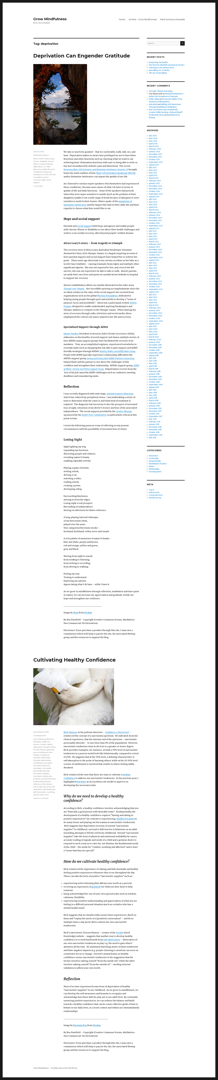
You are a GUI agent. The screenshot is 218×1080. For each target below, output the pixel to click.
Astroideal (153, 104)
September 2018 (155, 385)
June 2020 (153, 329)
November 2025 (155, 157)
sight (43, 180)
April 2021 (153, 302)
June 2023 (153, 234)
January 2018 (154, 406)
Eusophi (119, 932)
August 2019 (154, 355)
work (47, 795)
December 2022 (155, 250)
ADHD (41, 159)
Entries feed (154, 492)
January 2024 (154, 215)
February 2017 (154, 422)
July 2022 (153, 263)
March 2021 (153, 305)
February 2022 (155, 276)
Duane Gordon (71, 333)
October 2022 (154, 255)
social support (84, 226)
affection (50, 739)
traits (42, 795)
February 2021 (155, 308)
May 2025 (153, 173)
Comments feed (155, 495)
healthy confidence (41, 755)
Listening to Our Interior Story (161, 68)
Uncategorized (39, 736)
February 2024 (155, 212)
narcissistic (37, 768)
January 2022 (154, 279)
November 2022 (155, 252)
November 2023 (155, 220)
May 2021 (153, 300)
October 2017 (154, 414)
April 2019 (153, 366)
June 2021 (153, 297)
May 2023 (153, 236)
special (36, 795)
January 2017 (154, 424)
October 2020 (154, 318)
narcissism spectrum (41, 766)
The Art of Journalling (158, 73)
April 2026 (153, 144)
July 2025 (152, 167)
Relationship (154, 469)
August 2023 (154, 228)
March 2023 (154, 242)
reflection (37, 784)
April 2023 (153, 239)
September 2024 (156, 194)
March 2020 (154, 337)
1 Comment (38, 186)
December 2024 (155, 186)
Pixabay (88, 612)
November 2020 (155, 316)
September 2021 (155, 289)
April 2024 (153, 207)
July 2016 (152, 438)
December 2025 (155, 154)
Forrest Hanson (39, 750)
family (53, 747)
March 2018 (153, 400)
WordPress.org (155, 498)
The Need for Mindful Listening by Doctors (166, 65)
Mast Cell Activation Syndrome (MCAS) (115, 173)
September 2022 (156, 257)
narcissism (48, 763)
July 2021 (152, 295)
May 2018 (153, 395)
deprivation (38, 167)
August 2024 (154, 197)
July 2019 (152, 358)
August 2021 (154, 292)
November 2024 (155, 189)
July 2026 (153, 136)
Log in (151, 490)
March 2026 (154, 146)
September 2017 (155, 416)
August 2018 (154, 387)
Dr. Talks (47, 167)
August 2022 (154, 260)
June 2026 (153, 138)
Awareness (37, 155)
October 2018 (154, 382)
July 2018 (152, 390)
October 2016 (154, 432)
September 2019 (155, 353)
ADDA (35, 159)
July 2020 (153, 326)
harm (50, 752)
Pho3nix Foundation (107, 295)
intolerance (38, 175)
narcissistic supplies (41, 773)
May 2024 (153, 205)
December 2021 (155, 281)
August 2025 (154, 165)
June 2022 (153, 265)
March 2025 (154, 178)
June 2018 (153, 393)
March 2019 (153, 369)
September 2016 (155, 435)
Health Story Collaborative (94, 415)
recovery (37, 180)
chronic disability (40, 161)
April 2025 (153, 175)
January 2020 (154, 342)
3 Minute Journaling (164, 91)
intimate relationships (42, 760)
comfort (43, 744)
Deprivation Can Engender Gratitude (81, 56)
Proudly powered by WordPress (64, 1068)
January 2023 (154, 247)
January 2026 (154, 152)
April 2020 (153, 334)
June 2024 (153, 202)
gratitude (46, 169)
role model (37, 787)
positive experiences (41, 781)
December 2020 (155, 313)
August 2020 (154, 324)
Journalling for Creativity (159, 70)
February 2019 (154, 371)
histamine (48, 172)
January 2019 (154, 374)
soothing (50, 792)
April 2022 (153, 271)
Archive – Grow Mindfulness (143, 19)
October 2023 (154, 223)
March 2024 (154, 210)
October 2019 (154, 350)
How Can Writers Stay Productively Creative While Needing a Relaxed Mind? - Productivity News (166, 112)
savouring (47, 787)
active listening (39, 739)
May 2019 (153, 363)
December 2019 (155, 345)
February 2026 (155, 149)
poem (46, 177)
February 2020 (155, 340)
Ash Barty (81, 781)
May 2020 (153, 332)
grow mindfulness (40, 752)
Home (122, 19)
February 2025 (155, 181)
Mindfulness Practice (158, 464)
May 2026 (153, 141)
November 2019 (155, 348)
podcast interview (48, 779)
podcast (36, 779)
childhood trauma (125, 818)
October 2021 (154, 287)
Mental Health (155, 461)
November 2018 (155, 379)
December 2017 (155, 408)
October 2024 (154, 191)
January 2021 (154, 310)
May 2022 (153, 268)
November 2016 (155, 430)
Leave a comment (40, 798)
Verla (151, 91)
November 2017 (155, 411)
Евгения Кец (80, 1025)
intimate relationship (41, 758)
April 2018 (153, 398)
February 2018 (155, 403)
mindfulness (38, 763)
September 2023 (156, 226)
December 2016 (155, 427)
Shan (75, 612)
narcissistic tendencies (42, 776)
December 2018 (155, 377)
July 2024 (153, 199)
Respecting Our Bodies (158, 62)
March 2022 (154, 273)
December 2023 (155, 218)
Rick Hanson (70, 732)
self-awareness (49, 789)
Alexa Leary (49, 159)
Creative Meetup (46, 164)
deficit (50, 744)
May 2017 (152, 419)
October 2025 (154, 160)
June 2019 (153, 361)
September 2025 (156, 162)
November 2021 (155, 284)
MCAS (45, 175)
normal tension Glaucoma (120, 393)
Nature (46, 155)
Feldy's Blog (154, 99)
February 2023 (155, 244)
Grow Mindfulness (50, 19)
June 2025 (153, 170)
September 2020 (156, 321)
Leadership (153, 458)
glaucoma (37, 169)
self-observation (111, 939)
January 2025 (154, 183)
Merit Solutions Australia (172, 19)
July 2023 (153, 231)
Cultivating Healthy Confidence (74, 660)
